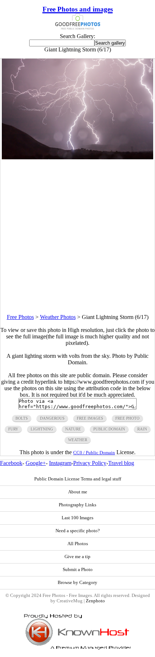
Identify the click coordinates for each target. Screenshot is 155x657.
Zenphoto (95, 600)
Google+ (36, 463)
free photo (127, 418)
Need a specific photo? (78, 530)
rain (142, 429)
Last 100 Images (77, 517)
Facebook (11, 463)
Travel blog (121, 463)
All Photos (77, 543)
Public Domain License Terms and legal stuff (77, 479)
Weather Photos (58, 317)
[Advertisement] (77, 236)
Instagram (60, 463)
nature (73, 429)
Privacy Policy (89, 463)
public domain (109, 429)
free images (90, 418)
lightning (42, 429)
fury (13, 429)
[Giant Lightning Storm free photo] (77, 157)
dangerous (52, 418)
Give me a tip (77, 556)
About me (77, 491)
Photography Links (77, 504)
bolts (21, 418)
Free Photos (20, 317)
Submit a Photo (78, 569)
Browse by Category (77, 582)
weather (77, 440)
